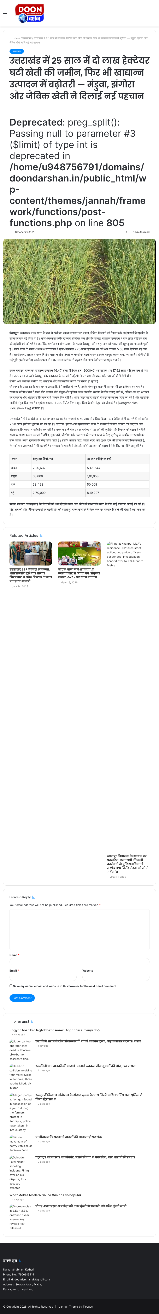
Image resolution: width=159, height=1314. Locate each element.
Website (87, 970)
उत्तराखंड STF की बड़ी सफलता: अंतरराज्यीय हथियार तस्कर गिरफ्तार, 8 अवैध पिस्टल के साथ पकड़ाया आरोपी (31, 575)
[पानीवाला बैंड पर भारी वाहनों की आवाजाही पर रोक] (21, 1143)
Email (14, 970)
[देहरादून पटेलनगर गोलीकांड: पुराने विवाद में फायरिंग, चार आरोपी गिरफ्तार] (21, 1172)
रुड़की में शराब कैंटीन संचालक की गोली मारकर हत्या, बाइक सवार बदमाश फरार (88, 1041)
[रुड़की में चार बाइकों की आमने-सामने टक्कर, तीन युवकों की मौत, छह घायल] (21, 1077)
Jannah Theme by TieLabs (76, 1306)
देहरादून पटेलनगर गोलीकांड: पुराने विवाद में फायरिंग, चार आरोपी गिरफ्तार (85, 1157)
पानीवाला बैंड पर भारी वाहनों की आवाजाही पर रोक (68, 1137)
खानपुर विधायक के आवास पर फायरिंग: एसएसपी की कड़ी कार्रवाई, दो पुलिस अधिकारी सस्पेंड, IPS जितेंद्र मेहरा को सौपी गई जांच (128, 864)
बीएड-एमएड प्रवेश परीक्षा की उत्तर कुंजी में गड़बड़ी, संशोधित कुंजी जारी (80, 1206)
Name (14, 955)
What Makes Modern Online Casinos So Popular (45, 1195)
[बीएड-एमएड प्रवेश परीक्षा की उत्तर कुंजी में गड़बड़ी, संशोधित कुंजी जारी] (21, 1217)
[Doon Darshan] (30, 13)
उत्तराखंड (26, 38)
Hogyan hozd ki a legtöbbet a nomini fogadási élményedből (55, 1030)
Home (16, 38)
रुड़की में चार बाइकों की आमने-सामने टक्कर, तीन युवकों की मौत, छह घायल (85, 1066)
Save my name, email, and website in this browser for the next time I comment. (65, 986)
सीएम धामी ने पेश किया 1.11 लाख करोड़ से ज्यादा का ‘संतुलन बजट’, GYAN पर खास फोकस (79, 573)
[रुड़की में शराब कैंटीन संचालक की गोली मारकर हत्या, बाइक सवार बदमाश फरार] (21, 1050)
